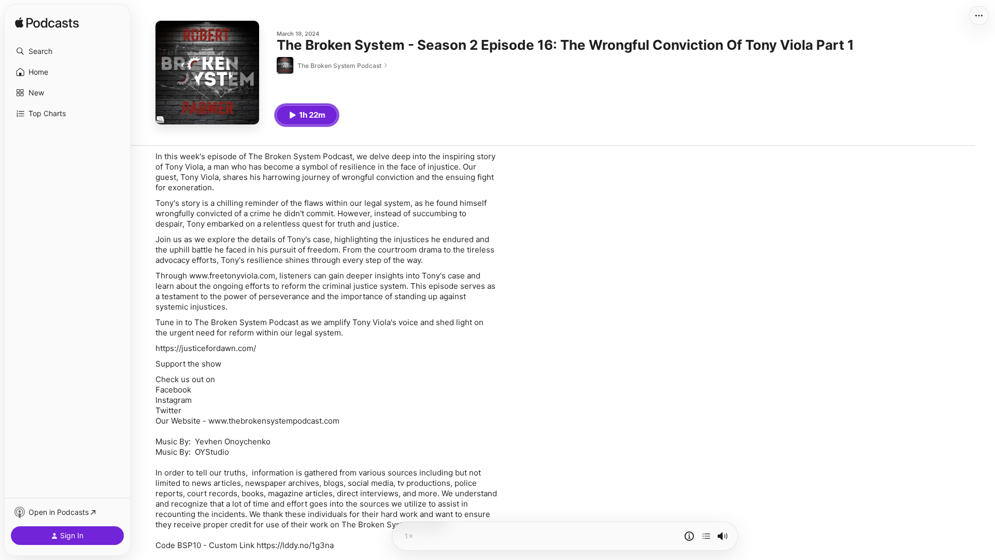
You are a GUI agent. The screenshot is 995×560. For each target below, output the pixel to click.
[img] (47, 23)
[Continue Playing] (706, 536)
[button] (67, 51)
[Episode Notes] (689, 536)
